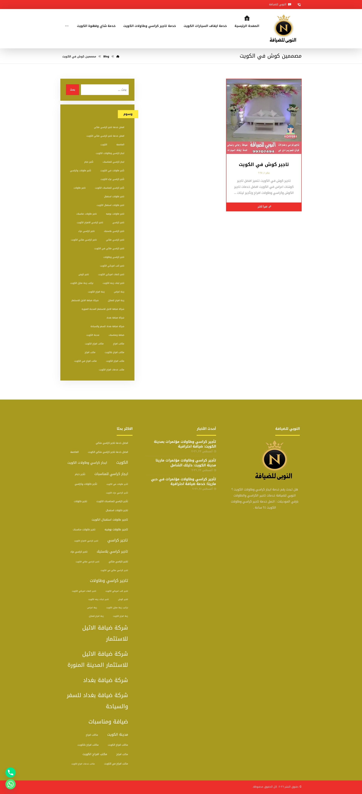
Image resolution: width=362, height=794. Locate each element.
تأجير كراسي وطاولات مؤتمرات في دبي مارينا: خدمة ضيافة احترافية (183, 481)
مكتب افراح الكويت (115, 361)
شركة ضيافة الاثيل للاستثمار (85, 300)
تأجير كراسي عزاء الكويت (112, 179)
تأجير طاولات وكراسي (80, 170)
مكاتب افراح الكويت (94, 344)
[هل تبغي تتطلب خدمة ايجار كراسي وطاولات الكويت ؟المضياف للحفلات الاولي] (284, 28)
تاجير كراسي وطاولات (113, 257)
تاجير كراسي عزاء (86, 231)
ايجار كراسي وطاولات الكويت (110, 153)
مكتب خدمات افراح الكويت (111, 370)
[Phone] (10, 772)
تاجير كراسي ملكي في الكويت (109, 248)
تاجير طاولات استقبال (114, 196)
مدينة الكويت (92, 335)
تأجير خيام (88, 162)
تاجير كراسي (118, 222)
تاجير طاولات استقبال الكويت (110, 205)
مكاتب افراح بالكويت (114, 352)
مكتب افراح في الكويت (85, 361)
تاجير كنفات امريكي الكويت (111, 274)
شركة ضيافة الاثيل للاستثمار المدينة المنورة (103, 309)
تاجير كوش (83, 274)
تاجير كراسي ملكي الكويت (84, 240)
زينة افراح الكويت (96, 292)
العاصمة (120, 144)
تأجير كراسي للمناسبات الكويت (109, 188)
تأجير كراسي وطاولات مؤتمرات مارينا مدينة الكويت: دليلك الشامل (186, 462)
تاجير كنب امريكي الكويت (112, 266)
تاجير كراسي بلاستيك (114, 231)
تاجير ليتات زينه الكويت (113, 283)
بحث (72, 89)
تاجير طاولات (80, 188)
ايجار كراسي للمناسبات (113, 162)
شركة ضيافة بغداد (115, 318)
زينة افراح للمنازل (116, 300)
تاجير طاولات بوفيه (115, 214)
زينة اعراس (119, 292)
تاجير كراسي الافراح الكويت (90, 222)
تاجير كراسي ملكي (115, 240)
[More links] (67, 21)
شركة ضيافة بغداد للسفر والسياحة (107, 326)
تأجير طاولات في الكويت (112, 170)
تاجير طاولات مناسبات (86, 214)
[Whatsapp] (10, 784)
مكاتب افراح (118, 344)
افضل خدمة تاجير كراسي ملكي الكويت (105, 136)
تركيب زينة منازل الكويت (81, 283)
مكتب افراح (90, 352)
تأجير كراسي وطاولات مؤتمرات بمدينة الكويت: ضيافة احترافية (185, 444)
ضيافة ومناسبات (116, 335)
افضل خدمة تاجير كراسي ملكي (109, 127)
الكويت (103, 144)
